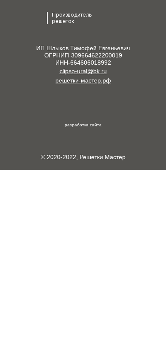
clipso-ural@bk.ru (83, 71)
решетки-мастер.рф (83, 80)
